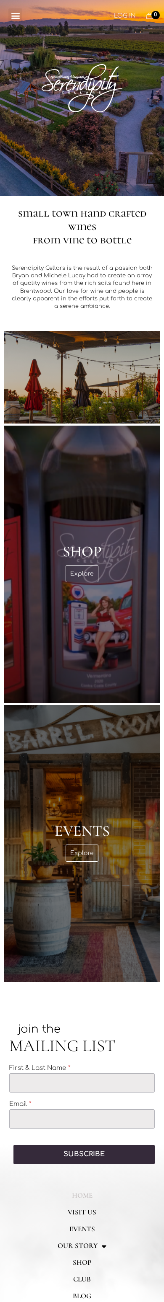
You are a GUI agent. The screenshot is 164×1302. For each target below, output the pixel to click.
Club (82, 1279)
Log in (125, 16)
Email (18, 1104)
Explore (82, 574)
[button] (15, 15)
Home (82, 1195)
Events (82, 1228)
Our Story (78, 1245)
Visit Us (82, 1212)
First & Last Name (37, 1068)
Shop (82, 1262)
